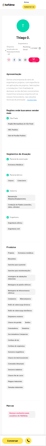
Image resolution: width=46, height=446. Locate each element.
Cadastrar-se (29, 7)
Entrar (26, 2)
